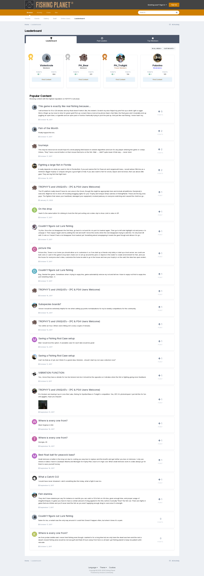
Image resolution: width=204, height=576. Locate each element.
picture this (44, 248)
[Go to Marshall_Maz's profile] (34, 339)
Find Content (46, 79)
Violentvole (46, 65)
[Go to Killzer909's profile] (34, 534)
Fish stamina (45, 494)
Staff (55, 18)
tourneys (43, 145)
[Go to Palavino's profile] (157, 58)
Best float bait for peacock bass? (56, 454)
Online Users (65, 18)
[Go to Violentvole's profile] (46, 58)
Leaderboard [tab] (51, 41)
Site (56, 12)
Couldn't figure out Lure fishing (55, 226)
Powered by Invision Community (102, 572)
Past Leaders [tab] (102, 41)
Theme (103, 567)
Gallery (46, 18)
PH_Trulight (120, 65)
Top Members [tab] (152, 41)
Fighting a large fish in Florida (54, 164)
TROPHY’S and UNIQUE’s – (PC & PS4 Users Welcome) (69, 186)
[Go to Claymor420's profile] (34, 249)
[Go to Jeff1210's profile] (34, 227)
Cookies (112, 567)
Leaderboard (79, 18)
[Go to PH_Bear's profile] (83, 58)
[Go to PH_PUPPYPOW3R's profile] (34, 391)
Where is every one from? (53, 420)
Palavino (157, 65)
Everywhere (167, 12)
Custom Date (169, 48)
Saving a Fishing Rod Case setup (56, 338)
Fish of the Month (48, 128)
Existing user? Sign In (157, 5)
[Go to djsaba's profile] (34, 271)
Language (92, 567)
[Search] (176, 12)
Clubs (48, 12)
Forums (27, 18)
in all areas (156, 48)
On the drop (45, 208)
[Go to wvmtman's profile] (34, 421)
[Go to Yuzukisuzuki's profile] (34, 478)
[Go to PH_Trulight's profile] (120, 58)
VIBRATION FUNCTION (51, 372)
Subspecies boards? (49, 304)
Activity (39, 12)
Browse (30, 12)
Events (37, 18)
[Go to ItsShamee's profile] (34, 373)
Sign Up (174, 5)
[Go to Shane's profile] (34, 210)
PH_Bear (83, 65)
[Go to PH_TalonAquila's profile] (34, 356)
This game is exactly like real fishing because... (64, 106)
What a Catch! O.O (48, 476)
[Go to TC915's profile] (34, 438)
